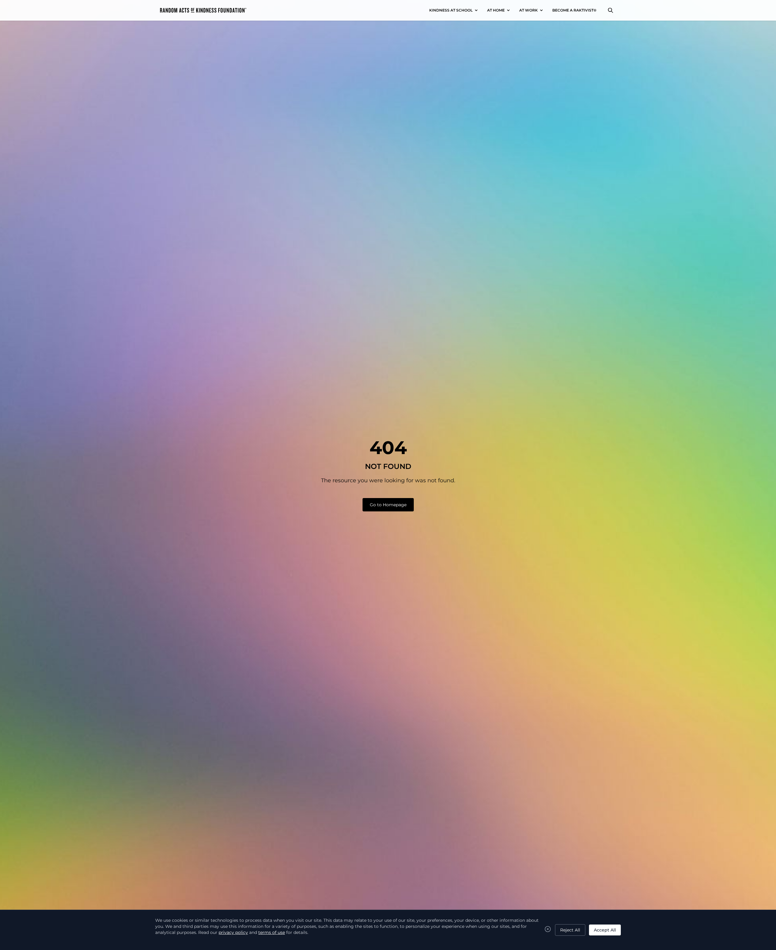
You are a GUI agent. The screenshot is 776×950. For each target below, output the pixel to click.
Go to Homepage (388, 504)
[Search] (610, 10)
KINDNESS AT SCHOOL (451, 10)
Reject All (570, 930)
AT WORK (528, 10)
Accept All (605, 930)
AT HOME (496, 10)
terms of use (271, 932)
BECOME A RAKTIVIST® (574, 10)
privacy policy (233, 932)
